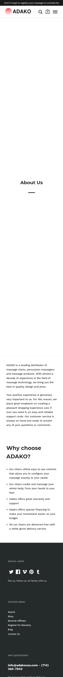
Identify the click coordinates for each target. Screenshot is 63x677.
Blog (10, 629)
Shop (10, 616)
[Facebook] (18, 572)
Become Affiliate (17, 621)
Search (11, 612)
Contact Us (14, 634)
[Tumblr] (38, 572)
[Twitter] (11, 572)
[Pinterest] (31, 572)
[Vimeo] (25, 572)
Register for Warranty (19, 625)
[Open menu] (55, 12)
